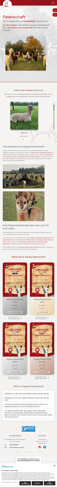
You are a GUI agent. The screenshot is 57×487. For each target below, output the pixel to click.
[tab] (21, 139)
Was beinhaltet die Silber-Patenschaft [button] (14, 377)
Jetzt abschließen (15, 312)
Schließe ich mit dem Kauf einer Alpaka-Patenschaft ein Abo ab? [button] (27, 394)
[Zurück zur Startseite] (7, 4)
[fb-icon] (44, 447)
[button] (52, 3)
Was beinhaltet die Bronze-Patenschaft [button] (41, 377)
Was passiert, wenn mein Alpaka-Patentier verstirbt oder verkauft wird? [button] (27, 399)
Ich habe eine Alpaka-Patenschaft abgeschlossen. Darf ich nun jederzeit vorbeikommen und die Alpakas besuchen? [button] (26, 405)
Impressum (18, 451)
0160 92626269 (14, 445)
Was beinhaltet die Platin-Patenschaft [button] (14, 318)
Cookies (39, 451)
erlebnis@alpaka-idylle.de (17, 447)
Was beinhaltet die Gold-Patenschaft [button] (41, 318)
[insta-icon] (39, 447)
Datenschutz (27, 451)
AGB (34, 451)
